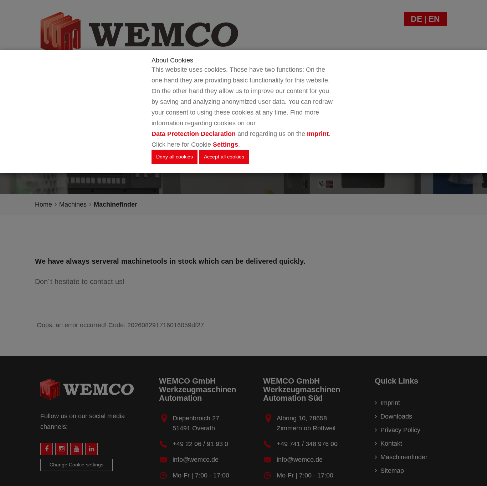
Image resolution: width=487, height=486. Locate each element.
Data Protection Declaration (194, 133)
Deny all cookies (174, 157)
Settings (225, 144)
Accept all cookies (224, 157)
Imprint (318, 133)
